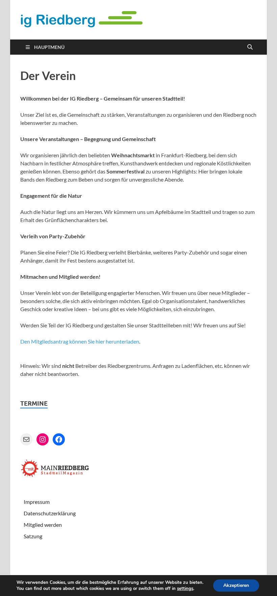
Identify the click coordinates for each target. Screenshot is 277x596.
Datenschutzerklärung (50, 513)
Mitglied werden (43, 524)
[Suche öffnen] (250, 47)
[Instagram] (42, 439)
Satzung (33, 536)
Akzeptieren (236, 585)
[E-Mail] (26, 439)
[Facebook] (59, 439)
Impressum (37, 501)
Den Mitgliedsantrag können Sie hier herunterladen (79, 341)
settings (185, 589)
